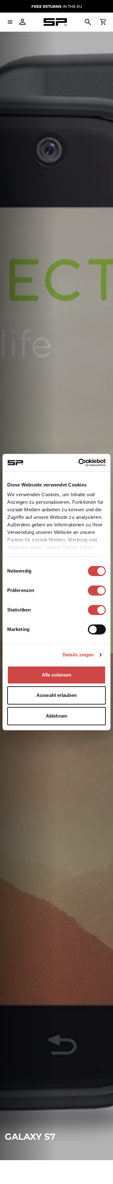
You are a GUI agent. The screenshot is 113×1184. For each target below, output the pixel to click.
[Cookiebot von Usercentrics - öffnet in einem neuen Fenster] (80, 463)
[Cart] (103, 22)
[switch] (97, 590)
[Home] (55, 22)
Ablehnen (56, 716)
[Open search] (88, 22)
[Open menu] (10, 22)
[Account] (22, 22)
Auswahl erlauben (56, 695)
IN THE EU (56, 6)
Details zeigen (78, 654)
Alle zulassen (56, 674)
